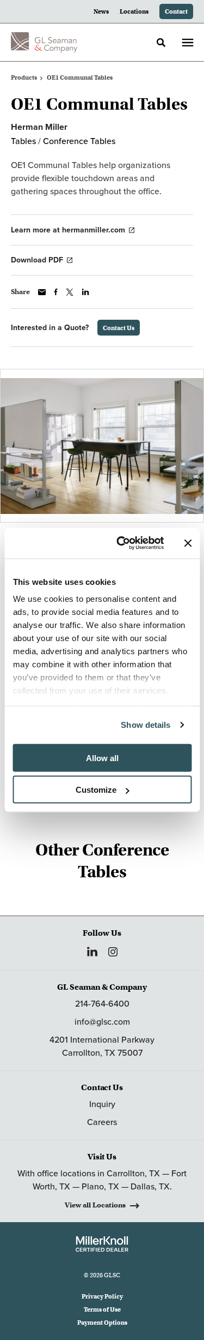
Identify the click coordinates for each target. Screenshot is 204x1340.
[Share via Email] (42, 292)
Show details (145, 724)
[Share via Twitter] (69, 292)
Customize (96, 789)
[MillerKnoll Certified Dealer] (102, 1244)
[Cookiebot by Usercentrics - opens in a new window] (121, 543)
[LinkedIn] (92, 951)
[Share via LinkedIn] (85, 292)
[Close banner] (187, 543)
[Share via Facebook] (56, 292)
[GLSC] (44, 42)
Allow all (102, 757)
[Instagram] (113, 951)
